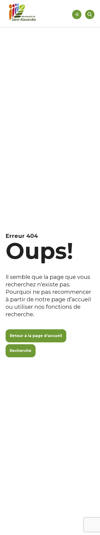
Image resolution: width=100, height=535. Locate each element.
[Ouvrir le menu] (76, 14)
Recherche (20, 350)
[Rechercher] (89, 14)
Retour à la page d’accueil (36, 336)
